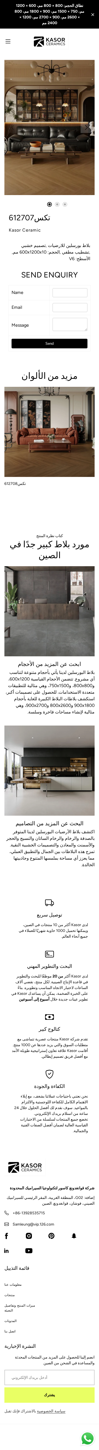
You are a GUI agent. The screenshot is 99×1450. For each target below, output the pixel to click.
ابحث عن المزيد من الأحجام (49, 664)
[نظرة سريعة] (88, 470)
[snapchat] (74, 1236)
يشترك (49, 1395)
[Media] (49, 127)
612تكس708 (15, 483)
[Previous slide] (12, 127)
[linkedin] (6, 1251)
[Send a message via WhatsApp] (87, 1438)
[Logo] (49, 41)
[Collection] (49, 611)
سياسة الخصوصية (51, 1411)
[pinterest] (51, 1236)
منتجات (9, 1295)
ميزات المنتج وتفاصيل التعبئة (19, 1308)
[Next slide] (86, 127)
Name (17, 292)
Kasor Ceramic (25, 230)
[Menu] (8, 41)
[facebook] (6, 1236)
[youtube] (29, 1251)
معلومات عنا (12, 1285)
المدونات (10, 1321)
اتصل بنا (9, 1331)
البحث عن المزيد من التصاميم (50, 823)
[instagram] (29, 1236)
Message (20, 325)
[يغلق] (92, 14)
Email (17, 307)
